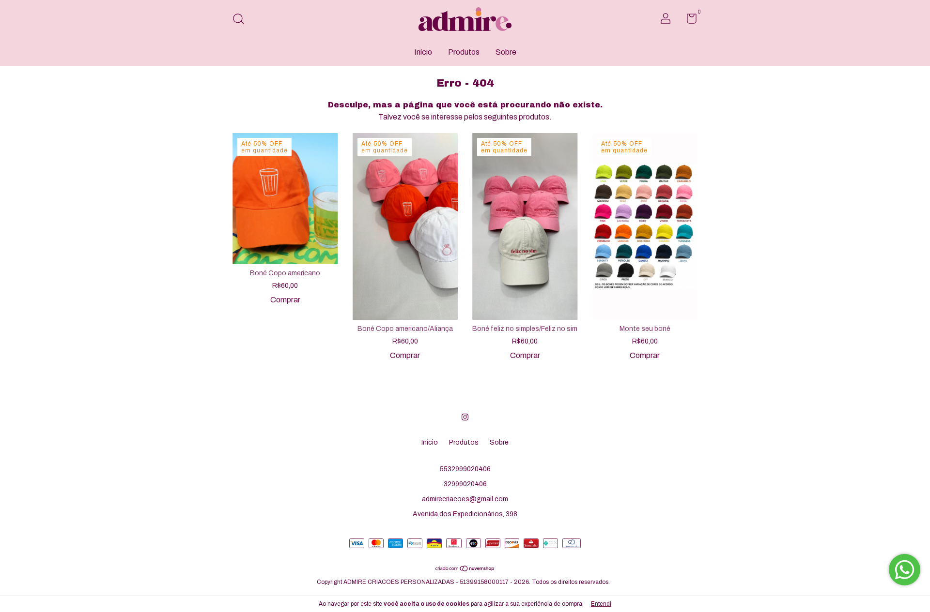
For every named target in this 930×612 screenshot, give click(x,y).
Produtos (464, 52)
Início (423, 52)
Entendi (601, 603)
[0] (688, 20)
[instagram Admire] (465, 417)
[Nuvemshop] (465, 569)
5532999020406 (465, 469)
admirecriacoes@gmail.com (465, 499)
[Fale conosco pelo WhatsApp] (904, 569)
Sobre (506, 52)
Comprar (285, 300)
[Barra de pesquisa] (241, 20)
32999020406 (465, 484)
